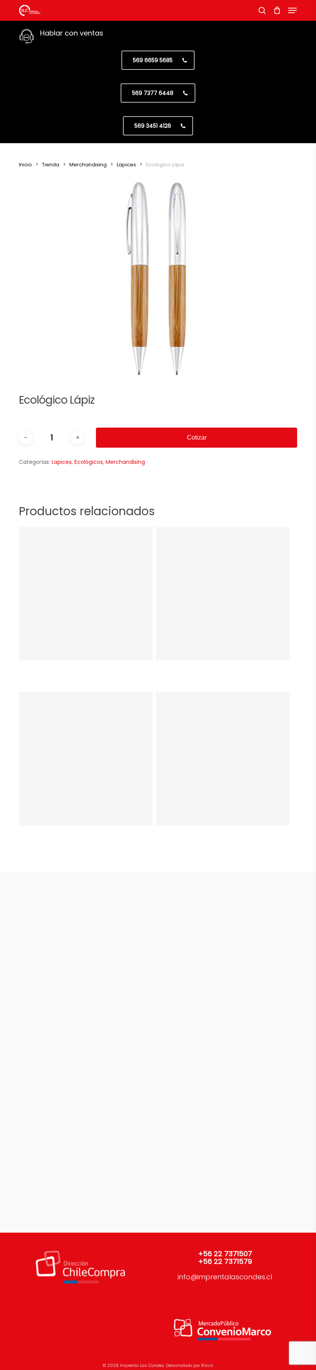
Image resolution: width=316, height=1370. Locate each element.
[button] (292, 10)
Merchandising (88, 164)
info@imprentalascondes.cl (225, 1277)
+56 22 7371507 (225, 1253)
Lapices (126, 164)
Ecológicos (88, 462)
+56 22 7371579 (225, 1261)
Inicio (25, 164)
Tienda (50, 164)
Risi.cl (207, 1365)
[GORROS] (85, 593)
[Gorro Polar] (222, 593)
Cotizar (197, 437)
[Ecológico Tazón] (222, 758)
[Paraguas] (85, 758)
